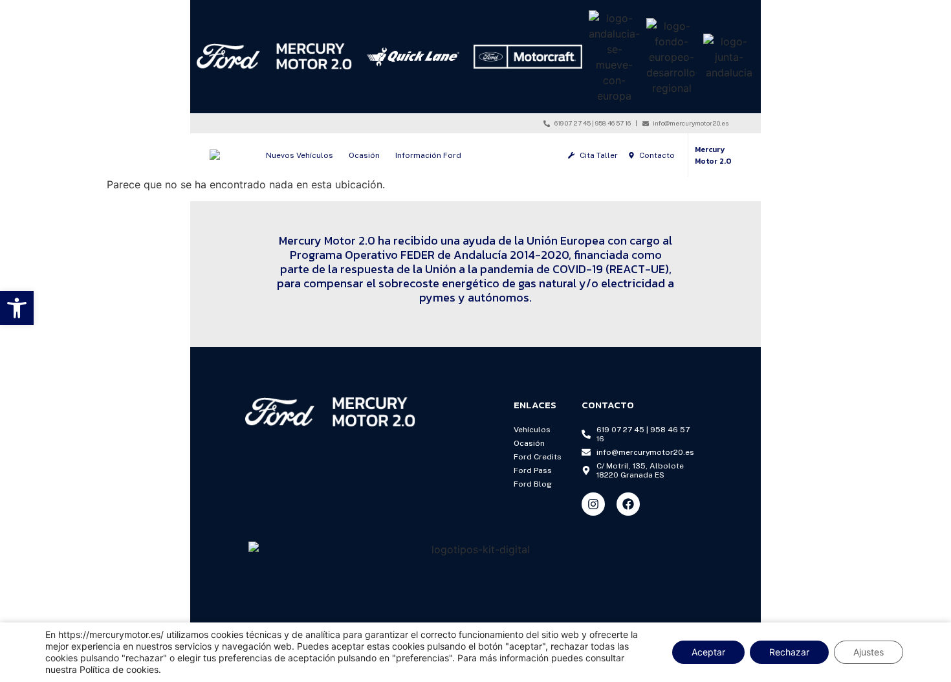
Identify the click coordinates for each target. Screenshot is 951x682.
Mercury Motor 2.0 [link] (713, 155)
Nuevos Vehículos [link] (299, 155)
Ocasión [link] (364, 155)
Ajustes (868, 651)
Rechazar (789, 651)
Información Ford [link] (428, 155)
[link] (17, 308)
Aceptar (708, 651)
